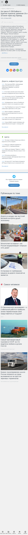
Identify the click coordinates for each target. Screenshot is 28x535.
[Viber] (14, 70)
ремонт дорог (14, 57)
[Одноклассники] (11, 70)
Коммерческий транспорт (8, 349)
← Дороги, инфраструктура (7, 8)
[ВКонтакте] (7, 70)
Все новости (5, 127)
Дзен (2, 316)
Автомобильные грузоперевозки (9, 381)
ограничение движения (6, 57)
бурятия (19, 57)
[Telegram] (21, 70)
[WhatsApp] (17, 70)
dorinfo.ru (4, 53)
